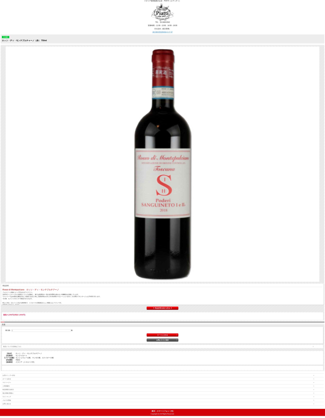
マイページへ (7, 382)
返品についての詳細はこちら (12, 346)
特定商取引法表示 (8, 389)
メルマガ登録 (7, 400)
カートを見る (7, 379)
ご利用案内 (6, 386)
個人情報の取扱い (8, 393)
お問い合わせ (7, 404)
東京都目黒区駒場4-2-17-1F (162, 32)
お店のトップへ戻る (9, 375)
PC (172, 411)
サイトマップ (7, 396)
